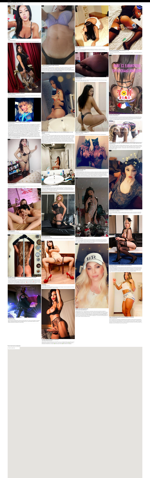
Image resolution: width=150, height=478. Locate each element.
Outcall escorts (10, 2)
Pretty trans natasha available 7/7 (82, 132)
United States (14, 2)
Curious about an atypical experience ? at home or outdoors (121, 209)
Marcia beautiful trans (46, 236)
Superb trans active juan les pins (82, 308)
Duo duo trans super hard (80, 169)
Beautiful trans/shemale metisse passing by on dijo (119, 50)
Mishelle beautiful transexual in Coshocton (16, 93)
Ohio (18, 2)
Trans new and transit (12, 183)
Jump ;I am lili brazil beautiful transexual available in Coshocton (121, 317)
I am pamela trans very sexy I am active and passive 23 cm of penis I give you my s (125, 143)
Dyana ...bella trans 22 (80, 46)
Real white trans (11, 318)
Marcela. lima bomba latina (114, 114)
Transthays (44, 284)
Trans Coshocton (11, 230)
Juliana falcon (78, 237)
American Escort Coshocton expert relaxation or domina (19, 122)
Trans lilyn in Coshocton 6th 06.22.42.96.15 (50, 185)
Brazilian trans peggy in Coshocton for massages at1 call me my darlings (22, 277)
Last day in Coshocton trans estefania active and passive (120, 265)
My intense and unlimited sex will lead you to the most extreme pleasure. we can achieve (57, 133)
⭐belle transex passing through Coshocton (50, 65)
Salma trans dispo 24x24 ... (81, 77)
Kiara (9, 39)
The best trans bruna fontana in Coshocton (50, 339)
